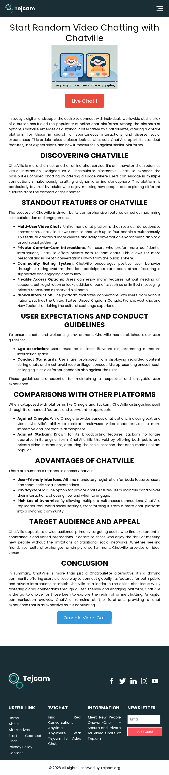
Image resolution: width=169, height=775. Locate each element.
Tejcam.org (110, 767)
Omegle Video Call (84, 618)
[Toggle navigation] (159, 8)
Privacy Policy (20, 746)
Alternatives (19, 729)
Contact (16, 752)
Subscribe (144, 731)
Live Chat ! (84, 101)
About (14, 723)
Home (14, 717)
